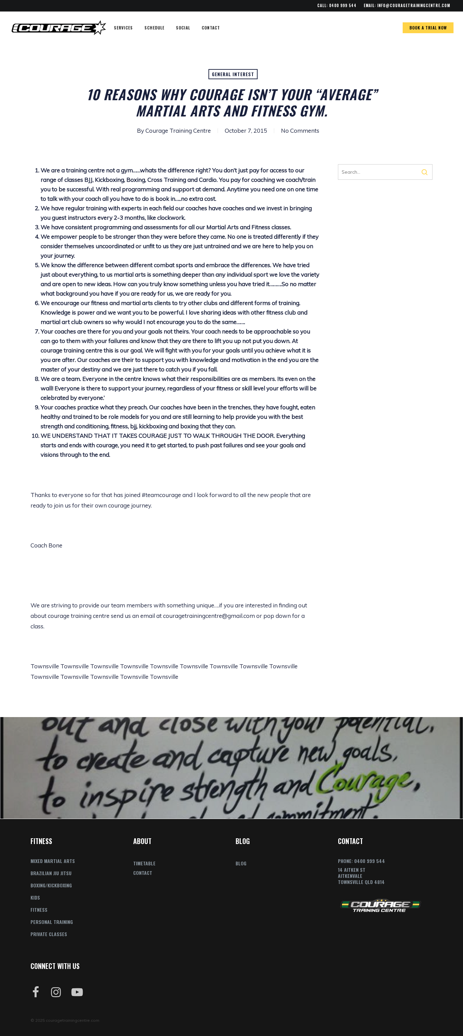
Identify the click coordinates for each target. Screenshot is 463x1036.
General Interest (233, 74)
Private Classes (49, 933)
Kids (35, 897)
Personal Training (52, 921)
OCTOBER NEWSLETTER (231, 768)
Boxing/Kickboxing (51, 885)
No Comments (300, 130)
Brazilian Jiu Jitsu (51, 873)
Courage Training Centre (178, 130)
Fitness (39, 909)
